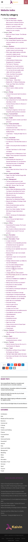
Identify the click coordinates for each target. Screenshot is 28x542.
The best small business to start (14, 181)
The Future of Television (12, 64)
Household (12, 137)
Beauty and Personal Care (16, 38)
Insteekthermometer (11, 318)
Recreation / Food (14, 239)
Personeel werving (11, 302)
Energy (11, 92)
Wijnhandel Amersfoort (12, 237)
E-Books (11, 86)
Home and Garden (14, 123)
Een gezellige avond (11, 286)
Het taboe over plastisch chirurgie (14, 292)
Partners (23, 538)
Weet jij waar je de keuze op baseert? (15, 282)
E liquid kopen (9, 328)
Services (11, 330)
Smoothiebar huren (11, 290)
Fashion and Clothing (15, 98)
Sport (10, 336)
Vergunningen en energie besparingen (15, 294)
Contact (17, 540)
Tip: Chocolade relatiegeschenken (14, 264)
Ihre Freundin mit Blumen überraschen (16, 229)
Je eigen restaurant (11, 241)
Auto (10, 32)
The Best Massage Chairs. (13, 139)
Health (11, 118)
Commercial (12, 78)
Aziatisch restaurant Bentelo (13, 266)
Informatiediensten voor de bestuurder (16, 296)
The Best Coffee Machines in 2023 (15, 115)
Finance (11, 108)
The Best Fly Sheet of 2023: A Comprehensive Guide (13, 493)
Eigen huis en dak (10, 322)
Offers (11, 223)
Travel (11, 348)
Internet (11, 157)
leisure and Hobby (14, 173)
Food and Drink (13, 114)
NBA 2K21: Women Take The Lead (15, 185)
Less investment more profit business (16, 183)
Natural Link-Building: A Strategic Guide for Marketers (14, 507)
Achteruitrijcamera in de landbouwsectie (16, 310)
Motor (10, 217)
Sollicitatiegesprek (10, 314)
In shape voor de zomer (12, 308)
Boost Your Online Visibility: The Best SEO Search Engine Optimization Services (15, 211)
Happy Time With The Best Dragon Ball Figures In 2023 (14, 485)
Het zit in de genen (11, 320)
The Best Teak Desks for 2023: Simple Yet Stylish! (13, 488)
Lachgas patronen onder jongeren (14, 272)
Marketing (12, 187)
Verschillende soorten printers (14, 312)
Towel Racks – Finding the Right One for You (11, 515)
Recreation (12, 235)
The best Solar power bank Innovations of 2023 (12, 491)
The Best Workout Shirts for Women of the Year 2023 (14, 495)
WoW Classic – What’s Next (13, 80)
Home (3, 538)
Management (12, 179)
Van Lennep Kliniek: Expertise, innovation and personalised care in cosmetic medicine (16, 42)
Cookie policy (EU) (9, 538)
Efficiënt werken (10, 316)
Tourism (11, 342)
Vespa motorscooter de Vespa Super (15, 324)
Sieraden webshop (11, 326)
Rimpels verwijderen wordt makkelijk (15, 298)
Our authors (17, 538)
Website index (11, 540)
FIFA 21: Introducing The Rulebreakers (16, 215)
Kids (10, 167)
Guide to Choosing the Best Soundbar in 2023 (12, 483)
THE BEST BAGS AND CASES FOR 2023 (16, 354)
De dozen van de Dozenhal (13, 247)
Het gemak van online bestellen (14, 284)
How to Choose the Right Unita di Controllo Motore (14, 403)
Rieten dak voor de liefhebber (13, 300)
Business (11, 46)
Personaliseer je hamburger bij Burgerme (16, 288)
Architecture (12, 18)
